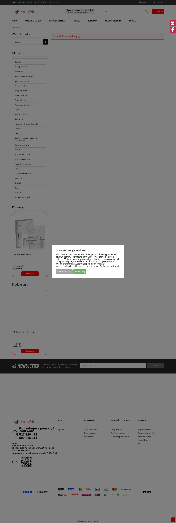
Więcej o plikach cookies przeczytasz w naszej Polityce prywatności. (87, 266)
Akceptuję (80, 272)
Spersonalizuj (64, 272)
